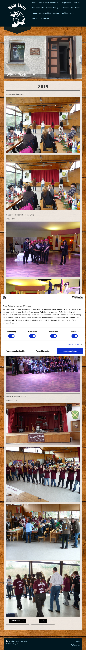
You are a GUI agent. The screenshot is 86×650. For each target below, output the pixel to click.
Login (77, 641)
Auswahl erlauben (43, 351)
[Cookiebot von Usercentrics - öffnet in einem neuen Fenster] (73, 297)
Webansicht (75, 645)
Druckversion (13, 641)
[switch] (32, 336)
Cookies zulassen (70, 351)
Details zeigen (73, 344)
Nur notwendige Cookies (15, 351)
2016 (43, 620)
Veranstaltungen (17, 620)
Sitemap (24, 641)
